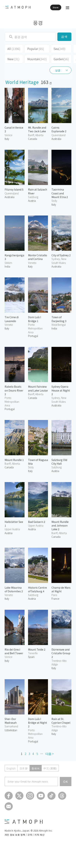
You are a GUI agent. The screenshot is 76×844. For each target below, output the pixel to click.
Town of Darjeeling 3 (58, 319)
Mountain (37, 59)
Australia (56, 139)
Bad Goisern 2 (36, 522)
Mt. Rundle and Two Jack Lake (37, 129)
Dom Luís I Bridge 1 (34, 319)
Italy (7, 139)
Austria (32, 200)
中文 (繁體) (50, 768)
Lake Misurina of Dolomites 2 (14, 589)
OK (65, 781)
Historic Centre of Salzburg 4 (37, 589)
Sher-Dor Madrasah (11, 720)
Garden (61, 59)
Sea (59, 48)
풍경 (38, 22)
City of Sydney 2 (61, 255)
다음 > (49, 753)
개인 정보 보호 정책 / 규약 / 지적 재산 (24, 834)
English (11, 768)
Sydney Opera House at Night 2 (60, 390)
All (13, 48)
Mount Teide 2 (36, 649)
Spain (31, 657)
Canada (32, 139)
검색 (64, 36)
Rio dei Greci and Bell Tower (14, 651)
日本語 (24, 768)
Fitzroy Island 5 (14, 189)
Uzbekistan (11, 730)
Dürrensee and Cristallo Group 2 (60, 653)
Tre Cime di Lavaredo (12, 319)
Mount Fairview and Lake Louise (38, 388)
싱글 (57, 70)
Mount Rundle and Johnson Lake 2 (60, 525)
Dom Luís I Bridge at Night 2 (37, 722)
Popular (35, 48)
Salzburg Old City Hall (59, 461)
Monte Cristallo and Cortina (37, 257)
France (55, 598)
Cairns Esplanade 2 (58, 129)
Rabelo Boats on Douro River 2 (14, 390)
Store (56, 7)
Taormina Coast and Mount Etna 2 (59, 193)
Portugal (33, 336)
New (13, 59)
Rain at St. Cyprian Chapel (60, 720)
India (7, 266)
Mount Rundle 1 (14, 460)
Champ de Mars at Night (60, 589)
